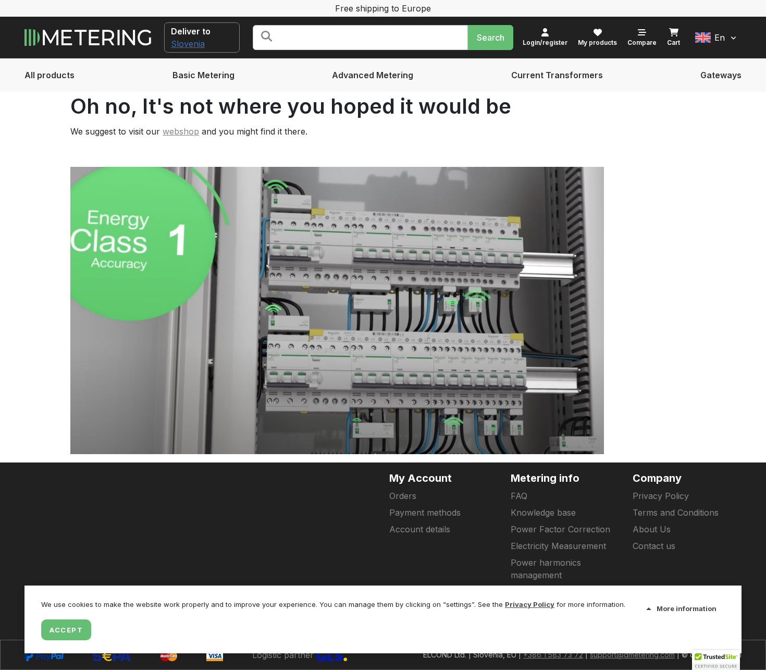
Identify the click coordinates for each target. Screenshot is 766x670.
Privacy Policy (661, 496)
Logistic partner (284, 655)
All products (49, 75)
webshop (181, 131)
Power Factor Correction (560, 529)
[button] (716, 37)
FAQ (519, 496)
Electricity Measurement (558, 546)
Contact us (654, 546)
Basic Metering (203, 75)
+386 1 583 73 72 (553, 654)
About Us (652, 529)
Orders (402, 496)
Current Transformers (557, 75)
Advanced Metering (372, 75)
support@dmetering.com (632, 654)
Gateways (721, 75)
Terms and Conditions (676, 512)
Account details (419, 529)
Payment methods (425, 512)
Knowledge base (543, 512)
